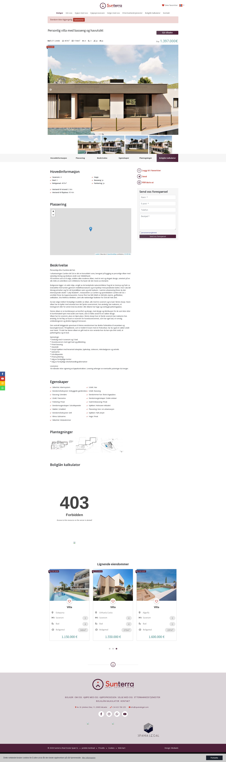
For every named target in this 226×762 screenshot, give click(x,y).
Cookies (111, 748)
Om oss (69, 13)
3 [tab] (116, 648)
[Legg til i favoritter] (69, 601)
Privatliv (101, 748)
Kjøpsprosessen (97, 13)
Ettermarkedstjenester (132, 13)
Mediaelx (174, 748)
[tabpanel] (69, 605)
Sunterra (113, 6)
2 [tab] (113, 648)
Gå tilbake (167, 32)
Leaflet (97, 254)
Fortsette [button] (214, 758)
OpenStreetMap (111, 254)
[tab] (58, 158)
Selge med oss (113, 13)
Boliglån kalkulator (153, 13)
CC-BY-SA (127, 254)
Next (175, 90)
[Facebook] (101, 714)
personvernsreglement (149, 233)
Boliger (59, 13)
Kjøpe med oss (81, 13)
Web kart (121, 748)
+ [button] (53, 211)
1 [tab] (109, 648)
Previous (51, 90)
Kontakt (166, 13)
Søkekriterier (79, 20)
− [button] (53, 214)
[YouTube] (125, 714)
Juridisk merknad (88, 748)
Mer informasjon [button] (88, 758)
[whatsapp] (117, 714)
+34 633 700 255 (119, 707)
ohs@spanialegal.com (140, 707)
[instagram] (109, 714)
